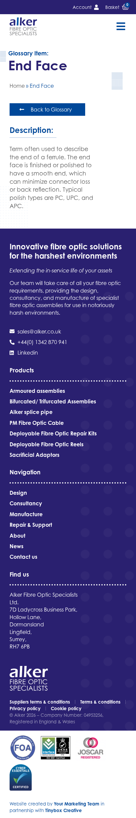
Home (17, 85)
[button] (120, 26)
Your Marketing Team (76, 803)
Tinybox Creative (63, 810)
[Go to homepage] (23, 26)
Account (82, 7)
